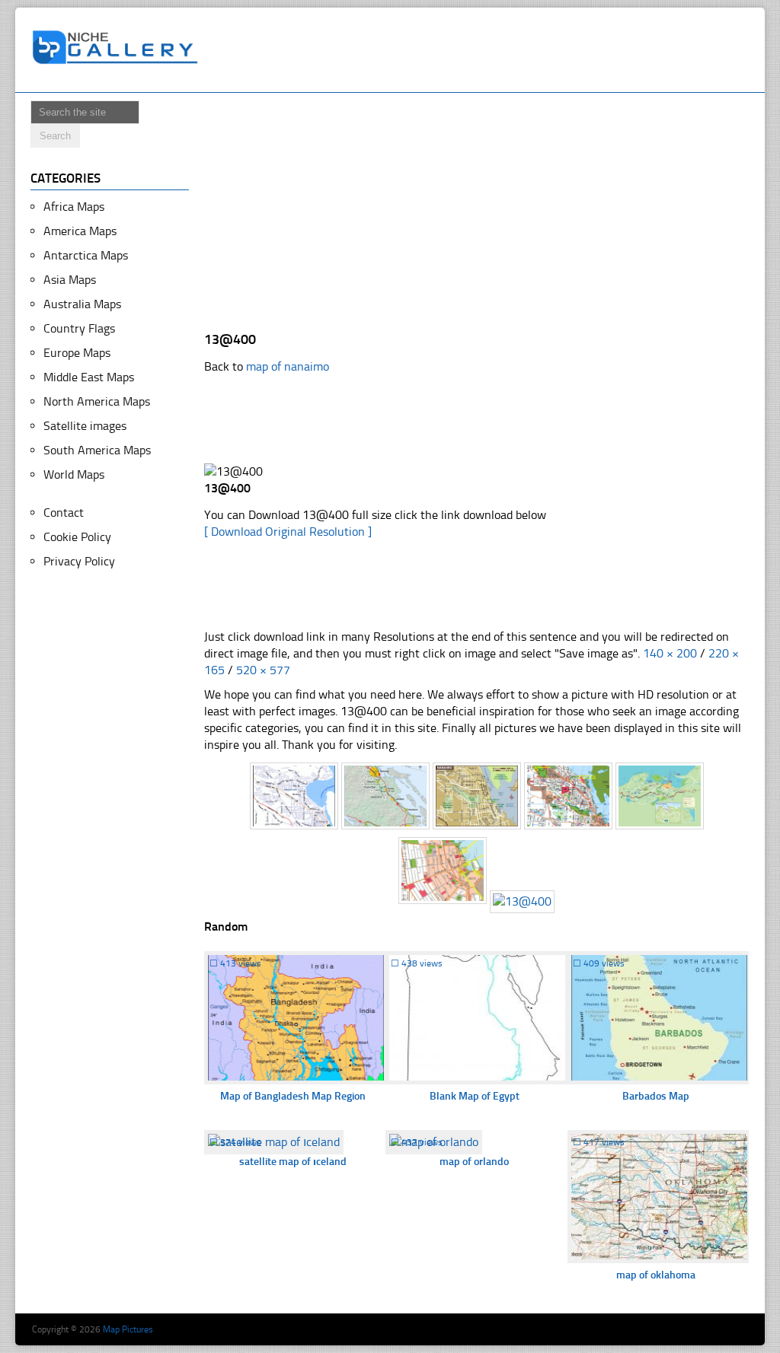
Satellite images (84, 426)
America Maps (80, 231)
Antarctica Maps (85, 255)
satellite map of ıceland (293, 1161)
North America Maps (96, 401)
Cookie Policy (77, 537)
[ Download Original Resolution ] (288, 531)
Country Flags (79, 328)
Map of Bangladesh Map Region (293, 1096)
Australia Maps (82, 304)
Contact (63, 512)
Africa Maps (73, 206)
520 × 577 (263, 670)
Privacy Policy (79, 561)
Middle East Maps (88, 377)
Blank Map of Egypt (474, 1096)
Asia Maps (69, 279)
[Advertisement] (484, 50)
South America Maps (97, 450)
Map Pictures (128, 1329)
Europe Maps (76, 352)
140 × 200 (670, 653)
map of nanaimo (287, 366)
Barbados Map (655, 1096)
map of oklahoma (655, 1275)
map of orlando (474, 1161)
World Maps (73, 474)
